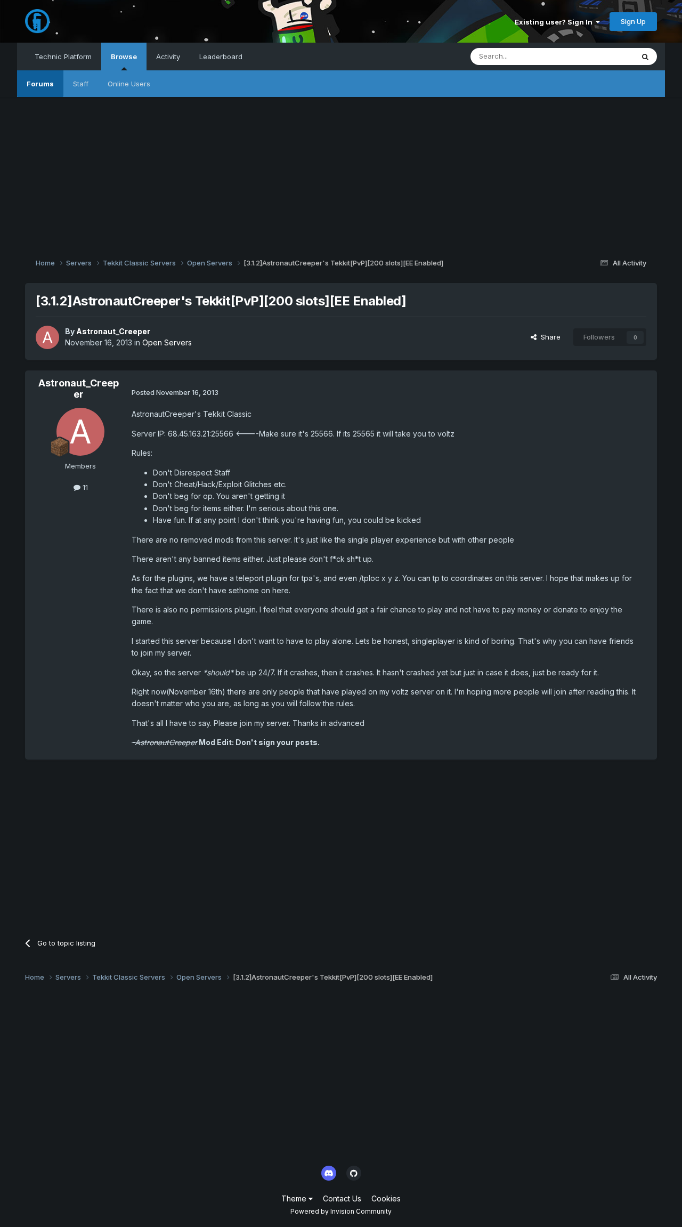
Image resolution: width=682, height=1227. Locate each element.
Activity (168, 56)
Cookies (386, 1198)
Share (549, 337)
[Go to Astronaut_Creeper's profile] (47, 337)
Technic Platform (63, 56)
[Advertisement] (341, 171)
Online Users (129, 83)
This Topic (602, 56)
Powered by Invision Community (341, 1211)
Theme (294, 1198)
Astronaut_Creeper (113, 331)
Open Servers (167, 342)
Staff (80, 83)
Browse (124, 56)
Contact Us (342, 1198)
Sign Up (633, 21)
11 (84, 487)
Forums (40, 83)
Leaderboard (220, 56)
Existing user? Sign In (555, 22)
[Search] (645, 56)
